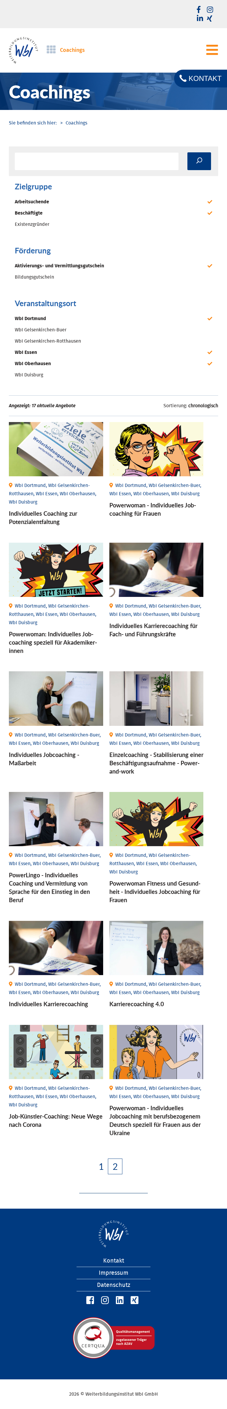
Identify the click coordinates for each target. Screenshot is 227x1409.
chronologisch (203, 405)
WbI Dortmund (30, 318)
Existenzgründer (32, 224)
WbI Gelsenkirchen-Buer (41, 330)
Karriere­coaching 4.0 (136, 1004)
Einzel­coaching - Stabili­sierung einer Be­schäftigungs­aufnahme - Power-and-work (156, 762)
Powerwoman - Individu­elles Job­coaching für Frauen (152, 509)
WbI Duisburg (29, 375)
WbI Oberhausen (33, 363)
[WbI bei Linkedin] (200, 19)
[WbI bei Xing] (209, 19)
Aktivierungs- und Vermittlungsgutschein (59, 265)
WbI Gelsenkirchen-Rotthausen (48, 341)
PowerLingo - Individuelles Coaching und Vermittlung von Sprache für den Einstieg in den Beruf (49, 887)
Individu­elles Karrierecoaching (48, 1004)
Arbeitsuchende (32, 201)
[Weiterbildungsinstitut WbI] (33, 123)
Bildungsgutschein (34, 277)
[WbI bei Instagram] (104, 1300)
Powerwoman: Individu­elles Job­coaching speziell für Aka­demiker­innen (53, 642)
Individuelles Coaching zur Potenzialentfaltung (43, 517)
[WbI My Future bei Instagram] (210, 10)
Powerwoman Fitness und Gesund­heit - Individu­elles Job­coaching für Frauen (154, 891)
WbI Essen (26, 352)
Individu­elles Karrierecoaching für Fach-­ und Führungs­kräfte (153, 630)
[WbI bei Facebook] (89, 1300)
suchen (199, 161)
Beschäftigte (29, 213)
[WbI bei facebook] (198, 10)
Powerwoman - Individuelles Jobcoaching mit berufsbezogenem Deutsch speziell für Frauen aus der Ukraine (155, 1120)
